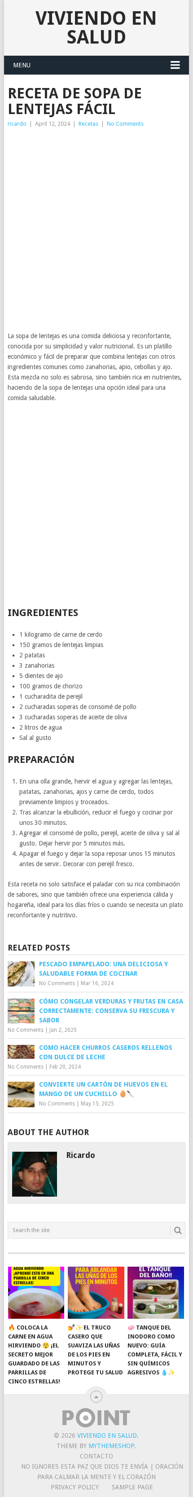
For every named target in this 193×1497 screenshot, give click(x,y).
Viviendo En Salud (96, 27)
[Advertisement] (96, 229)
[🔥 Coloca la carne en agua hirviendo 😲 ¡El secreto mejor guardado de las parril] (36, 1293)
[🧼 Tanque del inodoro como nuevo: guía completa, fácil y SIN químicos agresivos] (155, 1293)
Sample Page (132, 1487)
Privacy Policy (75, 1487)
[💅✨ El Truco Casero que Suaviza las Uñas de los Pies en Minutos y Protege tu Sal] (96, 1293)
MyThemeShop (111, 1445)
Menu (22, 65)
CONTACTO (96, 1456)
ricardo (17, 123)
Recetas (88, 123)
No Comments (125, 123)
